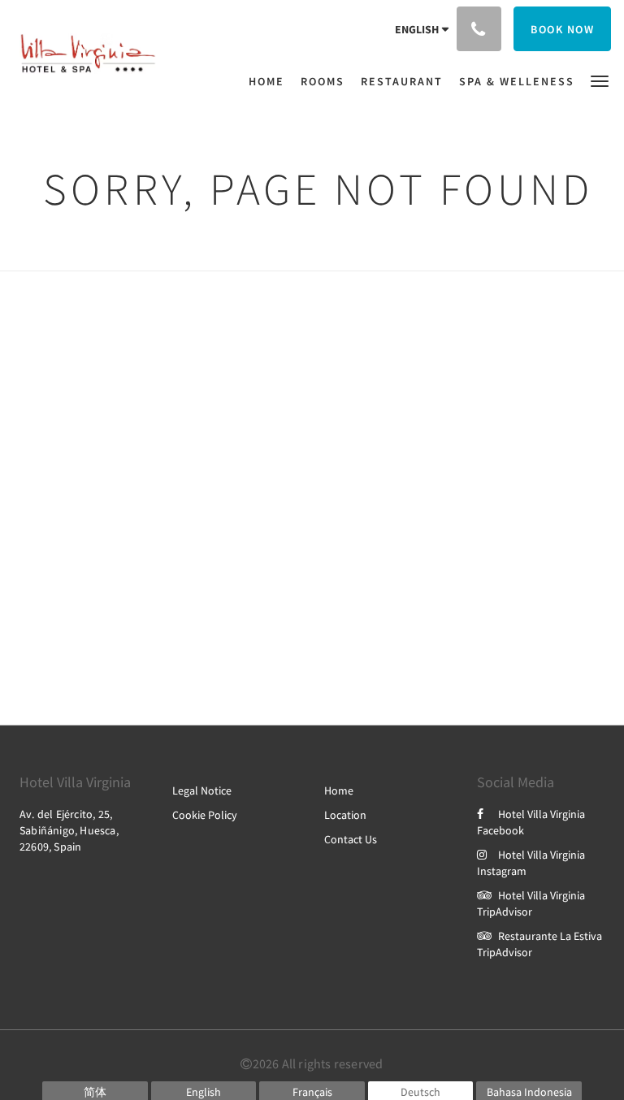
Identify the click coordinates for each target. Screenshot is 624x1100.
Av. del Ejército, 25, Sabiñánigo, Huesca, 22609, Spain (69, 830)
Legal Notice (202, 790)
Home (338, 790)
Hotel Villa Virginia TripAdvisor (531, 903)
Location (345, 815)
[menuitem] (270, 81)
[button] (600, 80)
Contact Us (350, 839)
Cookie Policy (204, 815)
